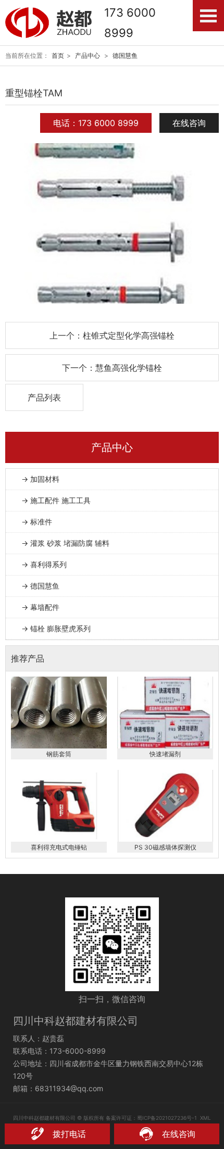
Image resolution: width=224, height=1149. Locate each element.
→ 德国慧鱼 (40, 585)
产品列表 (44, 397)
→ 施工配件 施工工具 (56, 500)
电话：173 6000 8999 (96, 123)
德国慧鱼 (125, 55)
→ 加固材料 (40, 478)
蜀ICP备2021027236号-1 (167, 1118)
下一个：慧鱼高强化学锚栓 (112, 368)
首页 (58, 55)
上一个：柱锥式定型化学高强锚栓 (112, 335)
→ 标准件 (36, 521)
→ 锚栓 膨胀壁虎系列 (56, 628)
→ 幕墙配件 (40, 607)
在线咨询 (189, 123)
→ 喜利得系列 (44, 564)
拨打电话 (69, 1134)
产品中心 (87, 55)
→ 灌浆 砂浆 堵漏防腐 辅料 (65, 543)
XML (205, 1118)
